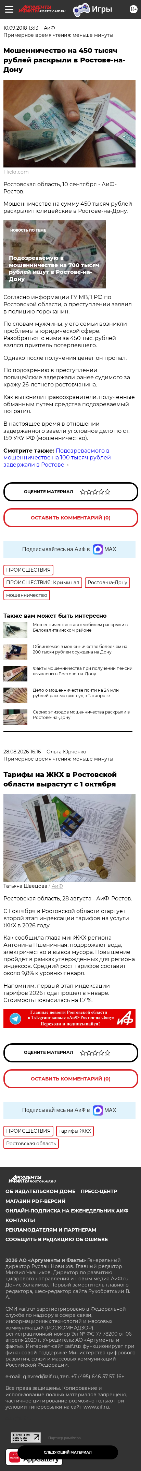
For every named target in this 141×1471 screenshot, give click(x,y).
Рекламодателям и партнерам (50, 1230)
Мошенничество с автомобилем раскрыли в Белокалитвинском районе (80, 627)
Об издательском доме (40, 1191)
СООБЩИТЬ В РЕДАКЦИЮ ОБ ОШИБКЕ (56, 1239)
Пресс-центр (99, 1191)
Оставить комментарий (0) (71, 518)
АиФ (57, 886)
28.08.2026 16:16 (22, 752)
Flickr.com (16, 172)
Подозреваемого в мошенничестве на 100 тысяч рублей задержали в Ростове (57, 457)
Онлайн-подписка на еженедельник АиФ (66, 1211)
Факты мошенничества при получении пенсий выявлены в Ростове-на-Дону (82, 671)
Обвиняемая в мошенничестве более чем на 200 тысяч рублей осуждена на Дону (80, 649)
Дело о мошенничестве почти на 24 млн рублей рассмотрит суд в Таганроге (76, 693)
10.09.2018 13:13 (20, 28)
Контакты (20, 1220)
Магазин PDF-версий (35, 1201)
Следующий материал (68, 1452)
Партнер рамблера (64, 1438)
